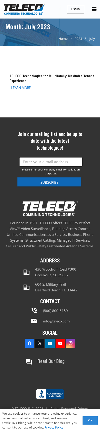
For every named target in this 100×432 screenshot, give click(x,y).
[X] (39, 343)
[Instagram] (70, 343)
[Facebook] (29, 343)
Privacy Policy (53, 427)
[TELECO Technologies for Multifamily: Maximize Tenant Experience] (50, 81)
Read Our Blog (51, 361)
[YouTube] (60, 343)
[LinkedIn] (50, 343)
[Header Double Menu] (24, 9)
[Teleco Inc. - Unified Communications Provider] (50, 394)
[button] (94, 9)
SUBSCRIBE (49, 182)
